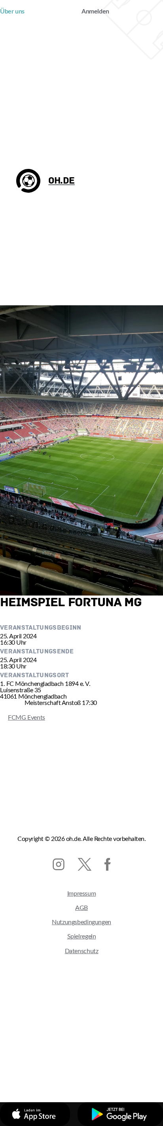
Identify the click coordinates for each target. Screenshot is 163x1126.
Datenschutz (82, 951)
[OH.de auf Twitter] (84, 864)
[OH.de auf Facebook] (107, 864)
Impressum (81, 893)
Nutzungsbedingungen (81, 922)
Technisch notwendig (52, 1070)
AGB (81, 908)
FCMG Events (22, 717)
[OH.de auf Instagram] (58, 864)
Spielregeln (81, 936)
